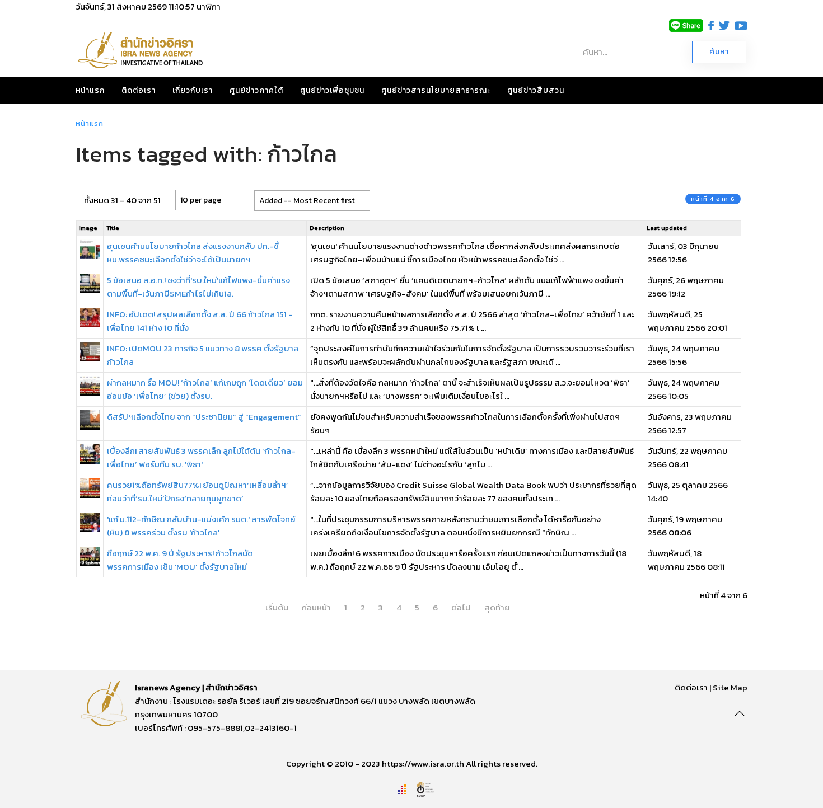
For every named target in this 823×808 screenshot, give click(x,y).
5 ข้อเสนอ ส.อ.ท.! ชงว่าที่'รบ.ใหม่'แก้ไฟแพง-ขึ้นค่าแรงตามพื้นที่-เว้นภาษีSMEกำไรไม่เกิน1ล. (198, 287)
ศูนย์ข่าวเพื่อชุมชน (332, 90)
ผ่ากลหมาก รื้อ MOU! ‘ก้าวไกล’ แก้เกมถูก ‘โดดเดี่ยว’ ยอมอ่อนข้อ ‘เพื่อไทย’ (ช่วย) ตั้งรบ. (205, 389)
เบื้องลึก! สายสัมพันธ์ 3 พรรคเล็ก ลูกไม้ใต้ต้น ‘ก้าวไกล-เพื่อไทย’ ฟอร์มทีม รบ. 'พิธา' (201, 457)
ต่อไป (461, 607)
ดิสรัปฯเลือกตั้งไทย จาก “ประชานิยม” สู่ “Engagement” (204, 416)
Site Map (730, 687)
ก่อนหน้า (316, 607)
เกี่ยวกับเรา (192, 90)
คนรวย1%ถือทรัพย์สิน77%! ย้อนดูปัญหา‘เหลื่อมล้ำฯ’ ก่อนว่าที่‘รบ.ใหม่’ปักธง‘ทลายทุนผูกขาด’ (197, 491)
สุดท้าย (497, 607)
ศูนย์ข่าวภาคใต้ (256, 90)
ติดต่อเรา (138, 90)
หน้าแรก (90, 90)
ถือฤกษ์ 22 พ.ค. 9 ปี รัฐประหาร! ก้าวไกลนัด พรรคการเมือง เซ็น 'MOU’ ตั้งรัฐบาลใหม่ (180, 560)
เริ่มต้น (276, 607)
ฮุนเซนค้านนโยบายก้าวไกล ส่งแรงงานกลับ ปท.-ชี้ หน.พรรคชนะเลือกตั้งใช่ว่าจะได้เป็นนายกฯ (193, 252)
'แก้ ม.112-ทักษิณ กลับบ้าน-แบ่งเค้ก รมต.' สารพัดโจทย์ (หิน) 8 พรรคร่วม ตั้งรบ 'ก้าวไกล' (201, 526)
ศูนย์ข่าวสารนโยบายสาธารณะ (435, 90)
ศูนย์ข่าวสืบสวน (535, 90)
